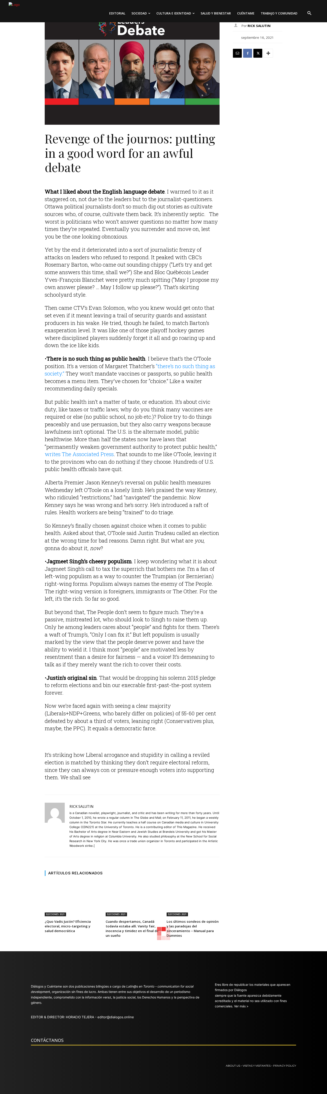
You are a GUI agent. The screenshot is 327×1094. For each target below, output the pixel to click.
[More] (268, 53)
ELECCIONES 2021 (55, 914)
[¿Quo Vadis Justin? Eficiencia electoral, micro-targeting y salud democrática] (71, 899)
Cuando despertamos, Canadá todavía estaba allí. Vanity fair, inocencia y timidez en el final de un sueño (132, 928)
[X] (257, 53)
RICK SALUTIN (81, 806)
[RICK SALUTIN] (55, 826)
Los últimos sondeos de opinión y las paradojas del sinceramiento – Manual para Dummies (193, 928)
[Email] (237, 53)
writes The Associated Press (79, 454)
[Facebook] (247, 53)
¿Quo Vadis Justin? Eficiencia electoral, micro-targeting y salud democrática (68, 926)
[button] (309, 13)
